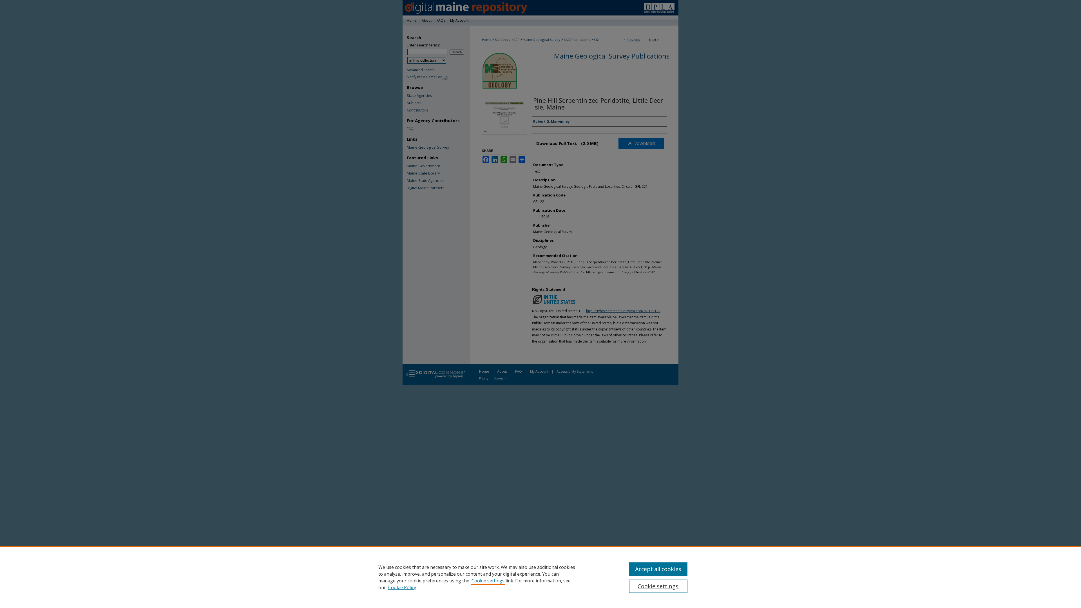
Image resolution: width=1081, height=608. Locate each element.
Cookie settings (488, 581)
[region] (540, 577)
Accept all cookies (658, 569)
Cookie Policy (402, 587)
